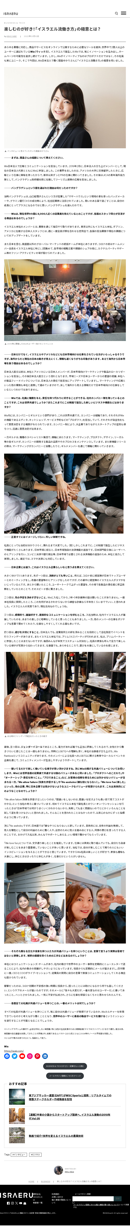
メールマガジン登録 (83, 1194)
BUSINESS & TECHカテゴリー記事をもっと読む (65, 1066)
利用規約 (55, 1194)
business (45, 1181)
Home (31, 1181)
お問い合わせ (57, 1197)
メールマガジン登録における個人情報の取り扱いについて (96, 1205)
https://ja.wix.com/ (14, 1051)
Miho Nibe (12, 36)
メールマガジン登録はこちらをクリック (65, 1076)
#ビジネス (35, 1154)
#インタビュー (19, 1154)
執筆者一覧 (37, 1203)
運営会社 (37, 1194)
